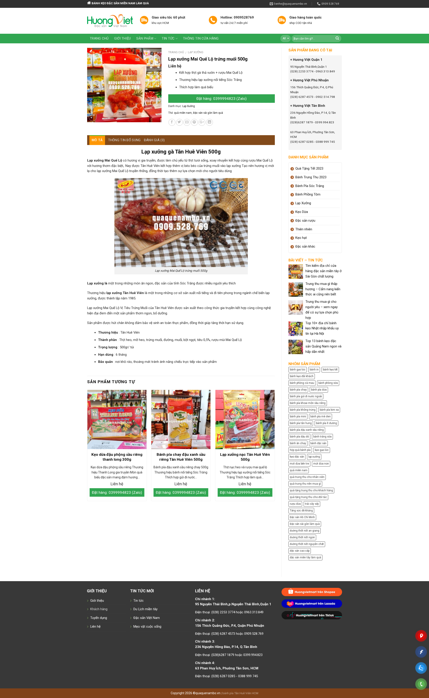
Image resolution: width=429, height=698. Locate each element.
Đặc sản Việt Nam (146, 618)
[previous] (87, 447)
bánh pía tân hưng (301, 423)
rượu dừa (295, 503)
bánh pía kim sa (329, 409)
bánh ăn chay (298, 443)
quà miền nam (183, 112)
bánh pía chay (298, 389)
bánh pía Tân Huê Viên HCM (240, 693)
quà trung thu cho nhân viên (307, 477)
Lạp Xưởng (195, 52)
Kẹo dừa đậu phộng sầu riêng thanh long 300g (116, 457)
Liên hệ (95, 626)
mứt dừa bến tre (299, 463)
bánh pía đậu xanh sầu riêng (307, 429)
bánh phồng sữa (328, 383)
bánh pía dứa (319, 389)
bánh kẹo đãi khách (301, 376)
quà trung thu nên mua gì (305, 483)
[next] (274, 447)
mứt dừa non (321, 463)
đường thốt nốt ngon (302, 537)
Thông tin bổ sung (124, 140)
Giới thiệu (122, 38)
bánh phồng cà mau (302, 383)
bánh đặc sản (318, 443)
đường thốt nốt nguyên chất (307, 544)
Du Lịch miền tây (145, 609)
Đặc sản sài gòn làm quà (208, 112)
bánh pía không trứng (302, 409)
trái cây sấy (312, 503)
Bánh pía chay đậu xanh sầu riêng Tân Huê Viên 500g (181, 457)
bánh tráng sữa (322, 436)
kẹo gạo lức (322, 450)
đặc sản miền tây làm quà (305, 557)
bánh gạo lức (297, 369)
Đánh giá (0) (154, 140)
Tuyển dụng (98, 618)
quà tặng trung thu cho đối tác (308, 497)
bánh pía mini (298, 416)
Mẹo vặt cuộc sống (147, 626)
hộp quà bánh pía (300, 450)
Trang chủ (99, 38)
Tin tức (168, 38)
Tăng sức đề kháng (301, 510)
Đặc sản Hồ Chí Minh (302, 517)
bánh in (314, 369)
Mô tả (97, 140)
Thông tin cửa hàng (201, 38)
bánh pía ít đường (326, 423)
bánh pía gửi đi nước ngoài (306, 396)
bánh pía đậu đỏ (299, 436)
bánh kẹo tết (330, 369)
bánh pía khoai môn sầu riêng (308, 403)
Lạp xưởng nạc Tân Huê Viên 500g (245, 457)
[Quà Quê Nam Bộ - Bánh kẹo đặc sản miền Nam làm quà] (110, 20)
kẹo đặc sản (297, 456)
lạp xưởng (314, 456)
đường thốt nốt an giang (304, 530)
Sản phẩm (144, 38)
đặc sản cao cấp (299, 550)
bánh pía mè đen (320, 416)
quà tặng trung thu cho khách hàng (311, 490)
